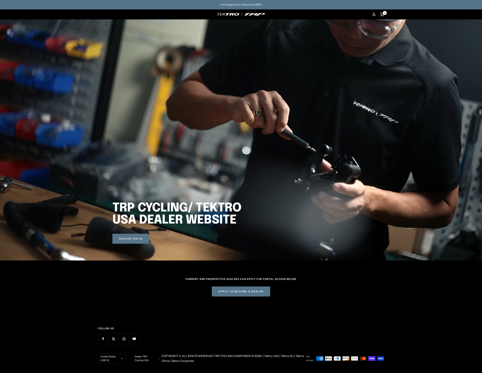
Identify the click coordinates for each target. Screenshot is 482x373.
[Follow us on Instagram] (124, 339)
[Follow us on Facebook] (103, 339)
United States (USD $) (108, 358)
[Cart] (382, 14)
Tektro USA (271, 356)
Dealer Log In (130, 238)
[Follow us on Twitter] (113, 339)
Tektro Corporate (182, 361)
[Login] (374, 14)
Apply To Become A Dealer (241, 291)
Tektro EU (287, 356)
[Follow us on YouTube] (134, 339)
